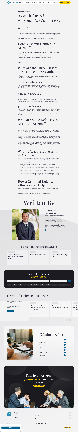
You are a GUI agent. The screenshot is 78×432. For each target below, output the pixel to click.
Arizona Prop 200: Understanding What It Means (15, 256)
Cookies (15, 416)
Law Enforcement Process (62, 284)
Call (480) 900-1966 (39, 382)
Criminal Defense (27, 11)
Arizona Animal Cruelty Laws (59, 255)
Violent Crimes (21, 11)
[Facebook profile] (34, 423)
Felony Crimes (42, 284)
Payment (47, 2)
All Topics (9, 284)
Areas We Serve (28, 2)
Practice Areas (21, 2)
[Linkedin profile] (39, 423)
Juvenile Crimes (54, 284)
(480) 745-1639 (55, 2)
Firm (40, 2)
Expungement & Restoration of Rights (32, 284)
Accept (10, 427)
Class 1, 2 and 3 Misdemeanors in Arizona (60, 306)
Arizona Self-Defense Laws (39, 255)
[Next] (70, 320)
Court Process (15, 284)
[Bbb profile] (45, 423)
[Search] (69, 281)
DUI (24, 284)
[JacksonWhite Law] (12, 2)
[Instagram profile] (38, 423)
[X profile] (36, 423)
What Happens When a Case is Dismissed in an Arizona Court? (37, 307)
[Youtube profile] (42, 423)
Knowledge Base (35, 2)
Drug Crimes (20, 284)
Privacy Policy (16, 417)
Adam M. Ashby (24, 28)
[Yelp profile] (43, 423)
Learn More (49, 230)
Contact (43, 2)
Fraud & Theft (48, 284)
